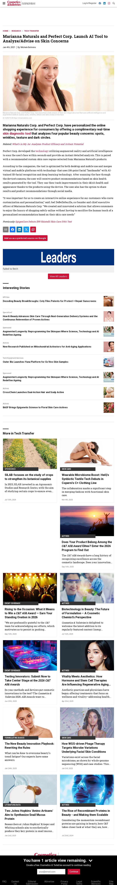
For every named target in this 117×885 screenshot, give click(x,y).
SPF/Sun (6, 297)
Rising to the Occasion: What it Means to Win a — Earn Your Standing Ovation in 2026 (30, 613)
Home (5, 31)
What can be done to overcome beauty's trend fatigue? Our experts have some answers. (27, 756)
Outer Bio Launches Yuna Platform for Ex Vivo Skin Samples (35, 362)
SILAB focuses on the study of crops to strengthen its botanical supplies (29, 477)
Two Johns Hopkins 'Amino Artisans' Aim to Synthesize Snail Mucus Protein (29, 814)
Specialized (7, 312)
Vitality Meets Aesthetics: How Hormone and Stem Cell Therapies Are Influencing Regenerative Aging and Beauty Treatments (85, 680)
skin (6, 133)
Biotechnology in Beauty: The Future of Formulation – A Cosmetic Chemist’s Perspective (85, 613)
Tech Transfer (31, 31)
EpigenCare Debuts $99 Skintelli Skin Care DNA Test (43, 221)
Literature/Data (13, 805)
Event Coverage (12, 603)
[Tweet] (26, 229)
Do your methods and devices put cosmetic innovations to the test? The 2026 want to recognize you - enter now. (29, 693)
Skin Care (66, 469)
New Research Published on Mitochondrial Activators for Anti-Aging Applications (47, 346)
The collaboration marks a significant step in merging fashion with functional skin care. (86, 492)
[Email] (6, 229)
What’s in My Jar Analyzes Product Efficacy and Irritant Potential (48, 143)
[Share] (12, 229)
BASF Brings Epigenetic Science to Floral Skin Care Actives (35, 407)
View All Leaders (58, 276)
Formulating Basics (15, 738)
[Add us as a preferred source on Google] (33, 229)
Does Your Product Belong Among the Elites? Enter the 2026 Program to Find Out (87, 546)
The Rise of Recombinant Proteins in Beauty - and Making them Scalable (86, 812)
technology (42, 151)
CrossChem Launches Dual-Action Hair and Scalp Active (33, 392)
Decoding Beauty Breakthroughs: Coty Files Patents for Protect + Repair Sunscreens (49, 301)
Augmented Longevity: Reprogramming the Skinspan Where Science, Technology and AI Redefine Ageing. (51, 333)
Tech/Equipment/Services (13, 358)
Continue (73, 871)
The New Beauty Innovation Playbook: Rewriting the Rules (29, 745)
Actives (6, 343)
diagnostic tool (20, 133)
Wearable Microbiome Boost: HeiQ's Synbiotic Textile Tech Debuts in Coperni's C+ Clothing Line (85, 479)
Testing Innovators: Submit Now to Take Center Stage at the (28, 680)
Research (16, 31)
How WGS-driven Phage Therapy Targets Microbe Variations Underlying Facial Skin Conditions (84, 747)
